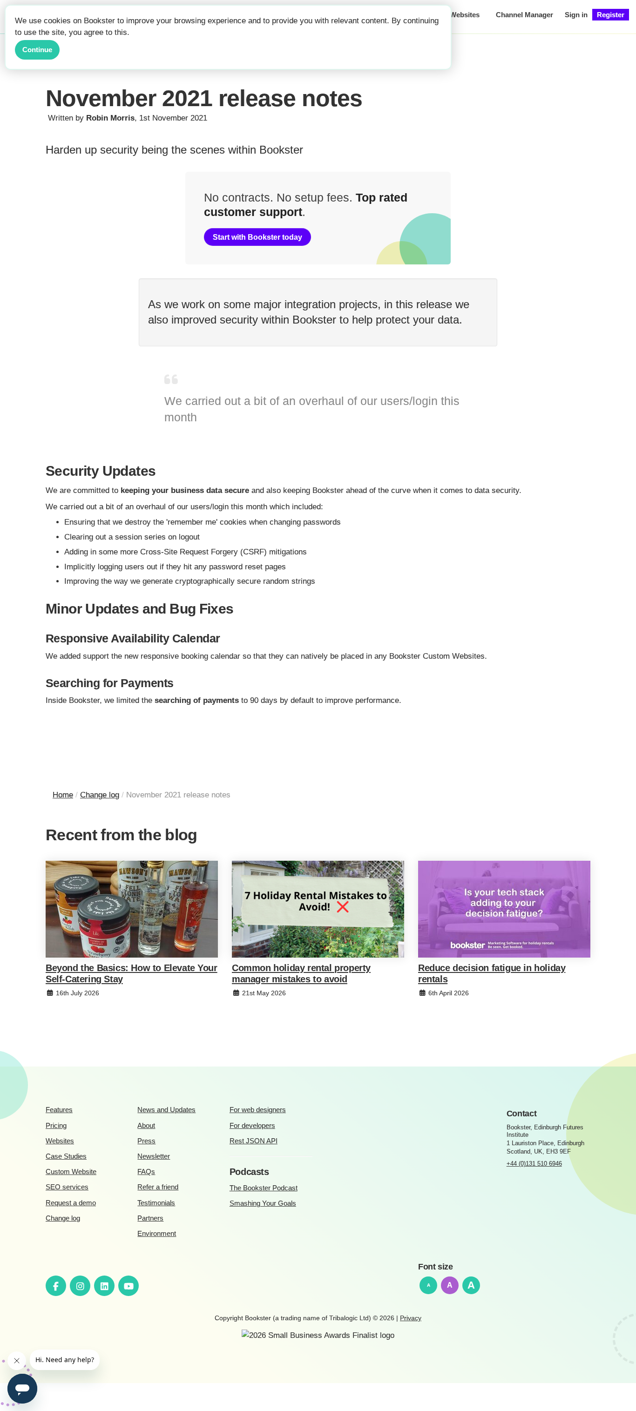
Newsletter (153, 1156)
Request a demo (71, 1203)
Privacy (410, 1318)
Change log (63, 1218)
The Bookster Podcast (264, 1188)
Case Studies (66, 1156)
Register (610, 15)
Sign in (576, 15)
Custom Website (71, 1171)
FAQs (146, 1171)
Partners (150, 1218)
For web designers (258, 1110)
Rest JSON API (253, 1141)
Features (59, 1110)
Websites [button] (465, 15)
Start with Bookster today (257, 237)
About (146, 1125)
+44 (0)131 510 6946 (534, 1163)
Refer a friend (157, 1187)
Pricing (56, 1125)
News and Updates (166, 1110)
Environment (156, 1233)
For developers (252, 1125)
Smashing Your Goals (263, 1203)
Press (146, 1141)
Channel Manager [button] (524, 15)
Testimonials (156, 1203)
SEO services (67, 1187)
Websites (60, 1141)
